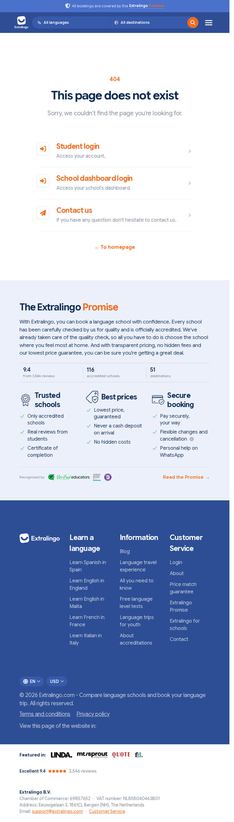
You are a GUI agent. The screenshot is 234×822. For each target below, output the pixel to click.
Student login (78, 146)
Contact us (74, 210)
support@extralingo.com (57, 811)
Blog (125, 552)
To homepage (114, 247)
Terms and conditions (45, 714)
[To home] (21, 22)
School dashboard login (94, 178)
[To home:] (40, 538)
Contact (179, 639)
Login (176, 562)
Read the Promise (186, 477)
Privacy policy (93, 714)
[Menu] (209, 22)
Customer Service (107, 811)
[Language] (192, 22)
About (177, 573)
